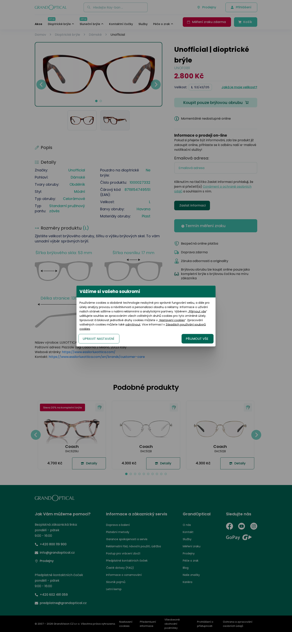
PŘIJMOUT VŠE (197, 338)
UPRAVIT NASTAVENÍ (98, 338)
